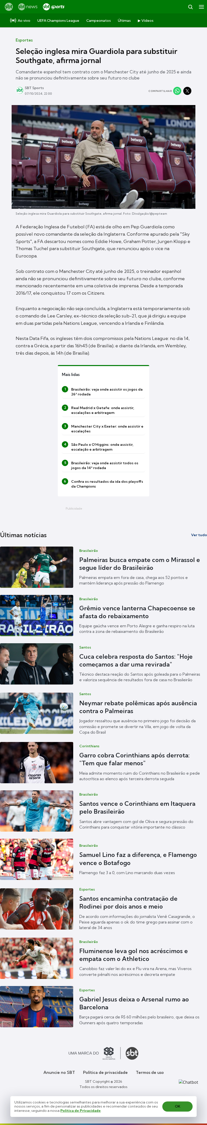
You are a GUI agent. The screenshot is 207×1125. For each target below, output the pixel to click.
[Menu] (201, 6)
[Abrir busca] (190, 7)
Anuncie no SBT (59, 1072)
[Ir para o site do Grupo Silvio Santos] (95, 1053)
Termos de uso (150, 1072)
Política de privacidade (105, 1072)
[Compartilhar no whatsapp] (177, 91)
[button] (103, 567)
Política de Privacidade (80, 1110)
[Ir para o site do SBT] (132, 1053)
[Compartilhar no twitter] (187, 91)
